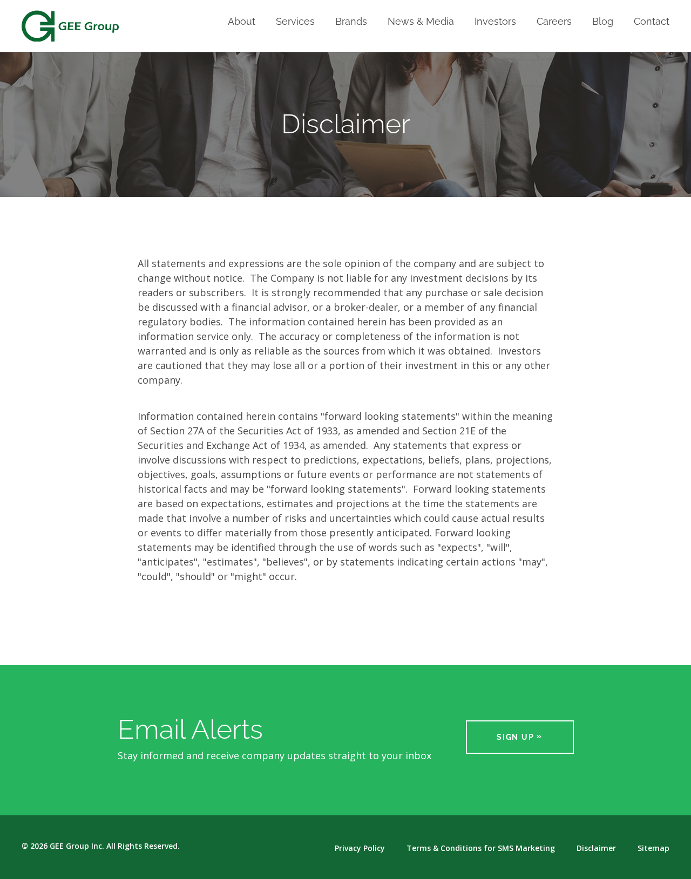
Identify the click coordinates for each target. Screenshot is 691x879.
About (241, 22)
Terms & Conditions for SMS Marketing (481, 848)
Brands (351, 22)
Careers (554, 22)
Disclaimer (596, 848)
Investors (495, 22)
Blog (602, 22)
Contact (651, 22)
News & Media (421, 22)
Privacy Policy (360, 848)
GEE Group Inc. (77, 846)
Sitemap (653, 848)
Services (295, 22)
